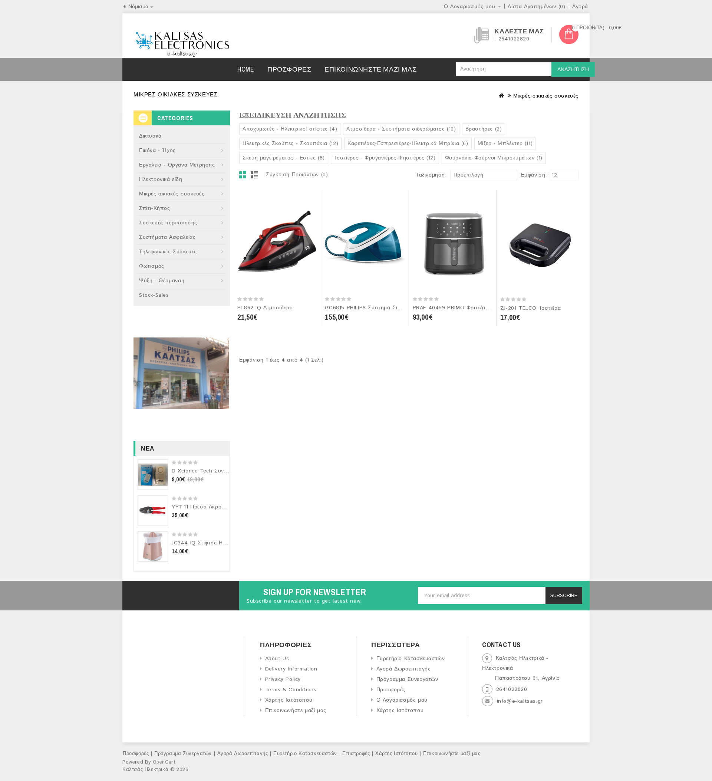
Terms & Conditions (290, 689)
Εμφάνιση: (523, 175)
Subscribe (563, 595)
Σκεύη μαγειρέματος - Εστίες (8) (284, 158)
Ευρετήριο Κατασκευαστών (410, 658)
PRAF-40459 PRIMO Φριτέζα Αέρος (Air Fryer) (472, 308)
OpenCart (164, 762)
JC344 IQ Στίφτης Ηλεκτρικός (209, 543)
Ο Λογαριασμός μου (402, 700)
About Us (277, 658)
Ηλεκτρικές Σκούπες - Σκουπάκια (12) (290, 143)
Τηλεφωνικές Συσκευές (168, 252)
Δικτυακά (150, 136)
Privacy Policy (283, 679)
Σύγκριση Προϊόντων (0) (297, 174)
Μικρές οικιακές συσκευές (545, 96)
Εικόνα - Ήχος (157, 150)
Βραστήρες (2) (483, 129)
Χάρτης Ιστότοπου (288, 700)
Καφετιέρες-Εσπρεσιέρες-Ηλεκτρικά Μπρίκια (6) (407, 143)
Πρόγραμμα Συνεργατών (407, 679)
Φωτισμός (151, 266)
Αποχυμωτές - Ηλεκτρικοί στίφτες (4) (290, 129)
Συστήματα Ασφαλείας (167, 237)
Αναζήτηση (573, 69)
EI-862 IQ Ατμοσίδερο (265, 308)
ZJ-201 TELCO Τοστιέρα (530, 308)
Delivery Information (291, 669)
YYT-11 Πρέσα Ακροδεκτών (206, 507)
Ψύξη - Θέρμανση (162, 280)
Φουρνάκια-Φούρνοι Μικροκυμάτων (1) (494, 158)
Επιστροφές (356, 753)
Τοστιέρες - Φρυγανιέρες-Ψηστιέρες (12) (385, 158)
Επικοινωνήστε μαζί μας (370, 69)
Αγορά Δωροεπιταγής (403, 669)
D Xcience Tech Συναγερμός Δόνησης (220, 471)
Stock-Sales (154, 295)
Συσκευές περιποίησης (168, 223)
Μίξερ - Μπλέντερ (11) (505, 143)
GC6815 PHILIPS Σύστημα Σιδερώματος (375, 308)
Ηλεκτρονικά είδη (160, 179)
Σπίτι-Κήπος (154, 208)
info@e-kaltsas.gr (520, 701)
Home (245, 69)
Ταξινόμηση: (431, 175)
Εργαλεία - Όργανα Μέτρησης (177, 165)
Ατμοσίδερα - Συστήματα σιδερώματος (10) (401, 129)
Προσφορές (289, 69)
